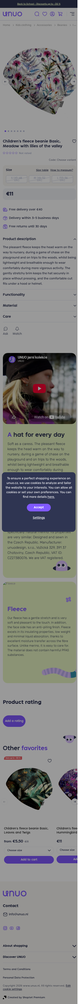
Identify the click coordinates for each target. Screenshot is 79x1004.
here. (51, 497)
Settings (39, 517)
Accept (39, 507)
